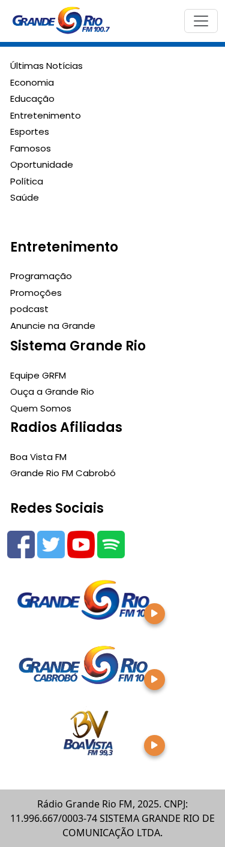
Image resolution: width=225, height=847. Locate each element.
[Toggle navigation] (201, 21)
